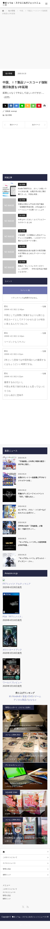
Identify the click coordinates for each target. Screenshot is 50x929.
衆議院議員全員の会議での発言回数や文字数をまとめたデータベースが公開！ (32, 253)
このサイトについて (10, 857)
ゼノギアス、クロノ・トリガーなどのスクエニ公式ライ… (32, 511)
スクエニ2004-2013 (12, 735)
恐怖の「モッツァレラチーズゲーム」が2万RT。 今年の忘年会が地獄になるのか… (32, 269)
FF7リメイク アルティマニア (17, 584)
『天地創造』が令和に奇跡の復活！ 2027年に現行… (32, 462)
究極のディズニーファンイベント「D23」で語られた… (31, 495)
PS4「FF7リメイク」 (13, 617)
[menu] (46, 3)
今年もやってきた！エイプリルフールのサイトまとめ (32, 221)
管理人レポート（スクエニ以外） (18, 707)
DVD (30, 696)
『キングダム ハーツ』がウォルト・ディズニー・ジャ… (32, 559)
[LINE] (22, 106)
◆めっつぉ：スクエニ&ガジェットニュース (22, 4)
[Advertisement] (25, 42)
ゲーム (38, 696)
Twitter (23, 906)
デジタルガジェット (13, 765)
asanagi (14, 111)
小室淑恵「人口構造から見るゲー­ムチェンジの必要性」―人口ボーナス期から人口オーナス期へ (32, 238)
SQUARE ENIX (11, 792)
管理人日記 (7, 869)
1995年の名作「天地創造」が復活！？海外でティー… (30, 527)
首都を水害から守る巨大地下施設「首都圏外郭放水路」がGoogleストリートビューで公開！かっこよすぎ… (32, 207)
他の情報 (8, 73)
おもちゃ (32, 700)
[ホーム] (25, 852)
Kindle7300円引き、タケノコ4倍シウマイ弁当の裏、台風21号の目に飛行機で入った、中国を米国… (32, 191)
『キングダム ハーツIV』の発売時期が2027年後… (32, 543)
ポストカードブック (12, 650)
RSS (27, 906)
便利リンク (7, 875)
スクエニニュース (9, 863)
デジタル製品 (20, 700)
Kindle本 (17, 696)
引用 (44, 307)
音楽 (25, 696)
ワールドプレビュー (12, 682)
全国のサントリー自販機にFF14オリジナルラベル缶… (32, 479)
